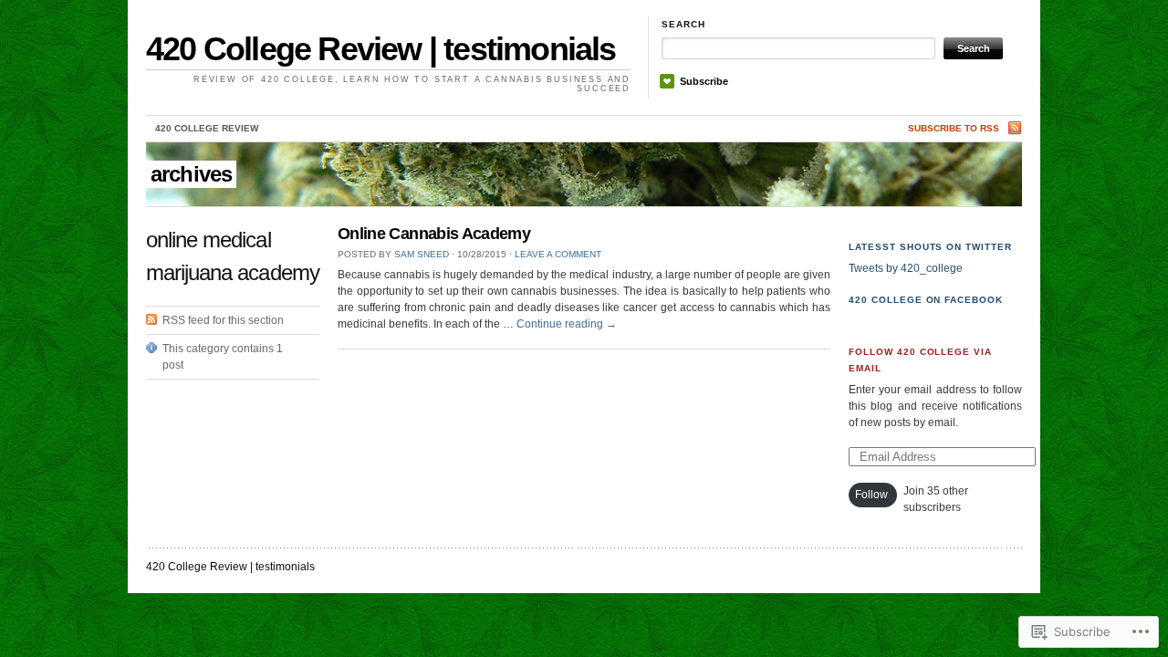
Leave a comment (558, 254)
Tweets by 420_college (906, 268)
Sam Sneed (421, 254)
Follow (871, 494)
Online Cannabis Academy (434, 233)
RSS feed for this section (223, 320)
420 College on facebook (926, 300)
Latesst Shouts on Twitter (930, 247)
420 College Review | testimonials (381, 49)
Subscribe (704, 81)
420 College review (206, 128)
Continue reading (566, 324)
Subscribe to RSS (953, 128)
